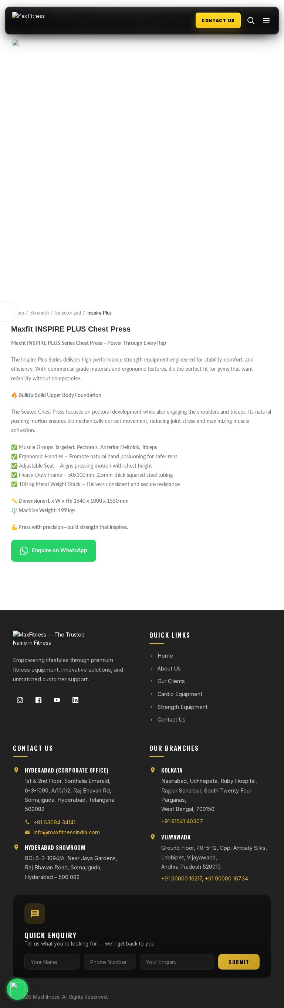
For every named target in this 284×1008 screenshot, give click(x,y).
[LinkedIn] (75, 700)
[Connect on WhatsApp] (39, 989)
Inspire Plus (99, 313)
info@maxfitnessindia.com (67, 832)
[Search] (250, 20)
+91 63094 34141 (54, 822)
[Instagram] (20, 700)
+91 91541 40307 (182, 821)
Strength (39, 313)
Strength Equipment (182, 707)
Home (17, 313)
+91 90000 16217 (181, 878)
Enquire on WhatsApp (59, 550)
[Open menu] (266, 20)
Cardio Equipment (180, 694)
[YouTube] (57, 700)
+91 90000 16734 (226, 878)
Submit (239, 961)
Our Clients (171, 681)
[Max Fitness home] (43, 20)
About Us (169, 668)
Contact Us (172, 719)
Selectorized (68, 313)
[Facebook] (38, 700)
